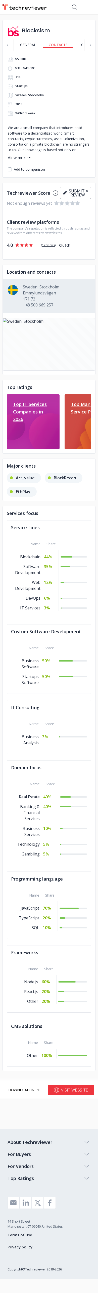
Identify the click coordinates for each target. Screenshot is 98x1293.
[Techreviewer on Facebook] (50, 1203)
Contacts (58, 44)
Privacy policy (20, 1246)
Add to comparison (29, 169)
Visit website (74, 1090)
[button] (49, 344)
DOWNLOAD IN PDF (25, 1090)
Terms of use (20, 1234)
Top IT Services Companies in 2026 (30, 411)
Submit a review (77, 193)
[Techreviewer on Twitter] (38, 1203)
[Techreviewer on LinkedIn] (26, 1203)
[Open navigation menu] (88, 7)
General (28, 44)
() (48, 245)
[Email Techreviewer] (14, 1203)
